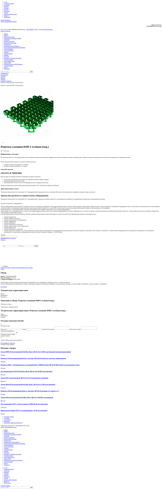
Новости (6, 15)
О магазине (7, 419)
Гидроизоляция (8, 49)
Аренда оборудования (10, 14)
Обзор (2, 267)
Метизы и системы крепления (12, 58)
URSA (6, 34)
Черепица (7, 68)
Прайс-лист (7, 17)
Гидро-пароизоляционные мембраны (14, 47)
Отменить (12, 343)
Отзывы (6, 8)
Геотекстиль (7, 44)
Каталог (6, 9)
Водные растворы (9, 41)
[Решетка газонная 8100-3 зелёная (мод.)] (27, 114)
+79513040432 (30, 29)
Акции (6, 12)
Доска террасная (9, 50)
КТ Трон (6, 56)
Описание (7, 267)
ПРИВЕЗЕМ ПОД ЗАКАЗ (8, 238)
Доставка (6, 5)
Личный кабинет (5, 20)
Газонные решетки (6, 81)
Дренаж (6, 52)
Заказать (3, 239)
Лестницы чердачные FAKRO (12, 38)
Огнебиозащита (8, 59)
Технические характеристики (19, 267)
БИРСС (6, 35)
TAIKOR (6, 40)
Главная (3, 76)
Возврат (6, 6)
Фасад (6, 67)
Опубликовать (5, 343)
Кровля (6, 55)
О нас (5, 2)
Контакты (7, 11)
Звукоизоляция (8, 53)
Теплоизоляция (8, 65)
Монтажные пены (9, 37)
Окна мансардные (9, 61)
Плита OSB (7, 62)
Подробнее (4, 287)
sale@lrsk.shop (49, 29)
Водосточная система (10, 43)
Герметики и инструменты (11, 46)
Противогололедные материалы (13, 64)
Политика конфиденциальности (13, 422)
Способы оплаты (9, 3)
